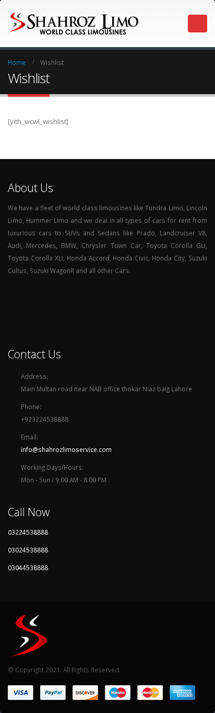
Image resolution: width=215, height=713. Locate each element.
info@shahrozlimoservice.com (66, 449)
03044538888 (28, 567)
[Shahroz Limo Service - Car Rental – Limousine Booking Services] (73, 24)
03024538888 (28, 550)
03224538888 (28, 532)
